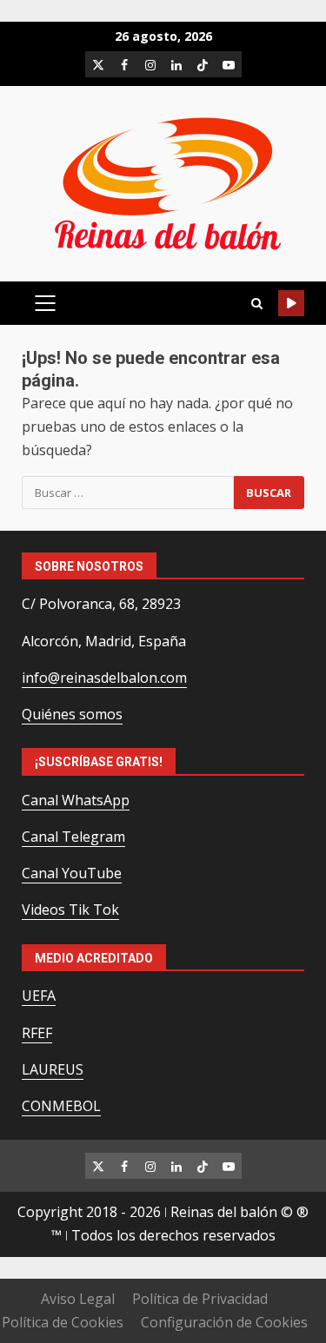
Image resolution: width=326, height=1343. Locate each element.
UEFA (39, 995)
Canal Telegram (73, 836)
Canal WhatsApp (76, 800)
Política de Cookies (62, 1322)
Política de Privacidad (200, 1298)
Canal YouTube (72, 873)
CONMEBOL (61, 1105)
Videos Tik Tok (70, 909)
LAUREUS (52, 1069)
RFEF (37, 1032)
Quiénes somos (72, 714)
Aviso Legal (78, 1298)
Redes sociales (291, 303)
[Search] (256, 304)
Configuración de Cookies (224, 1322)
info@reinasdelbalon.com (104, 677)
